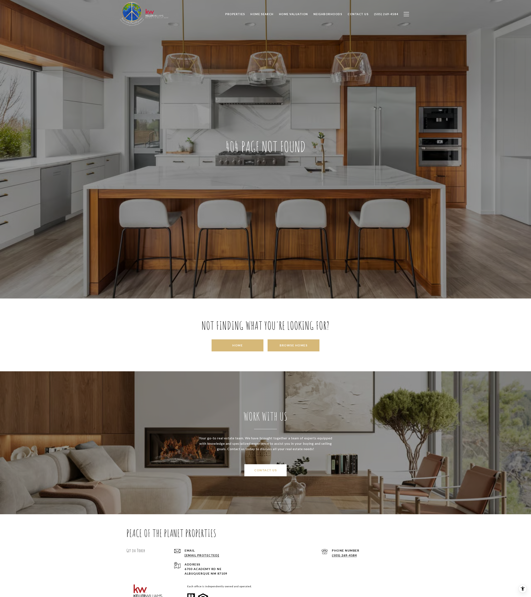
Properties (235, 14)
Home (237, 345)
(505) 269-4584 (344, 555)
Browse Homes (293, 345)
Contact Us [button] (265, 470)
